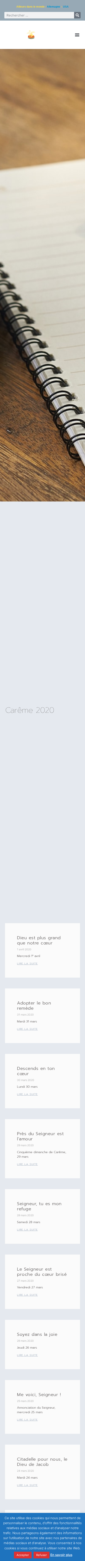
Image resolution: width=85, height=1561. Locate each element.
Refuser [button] (41, 1555)
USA (66, 6)
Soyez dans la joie (37, 1334)
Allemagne (53, 6)
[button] (77, 34)
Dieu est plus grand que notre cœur (39, 940)
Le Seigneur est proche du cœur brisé (42, 1272)
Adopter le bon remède (34, 1005)
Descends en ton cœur (36, 1071)
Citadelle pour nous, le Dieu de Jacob (42, 1462)
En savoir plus (61, 1555)
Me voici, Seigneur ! (39, 1394)
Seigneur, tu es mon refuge (39, 1206)
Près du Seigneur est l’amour (40, 1136)
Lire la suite (27, 963)
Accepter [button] (23, 1555)
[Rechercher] (77, 15)
